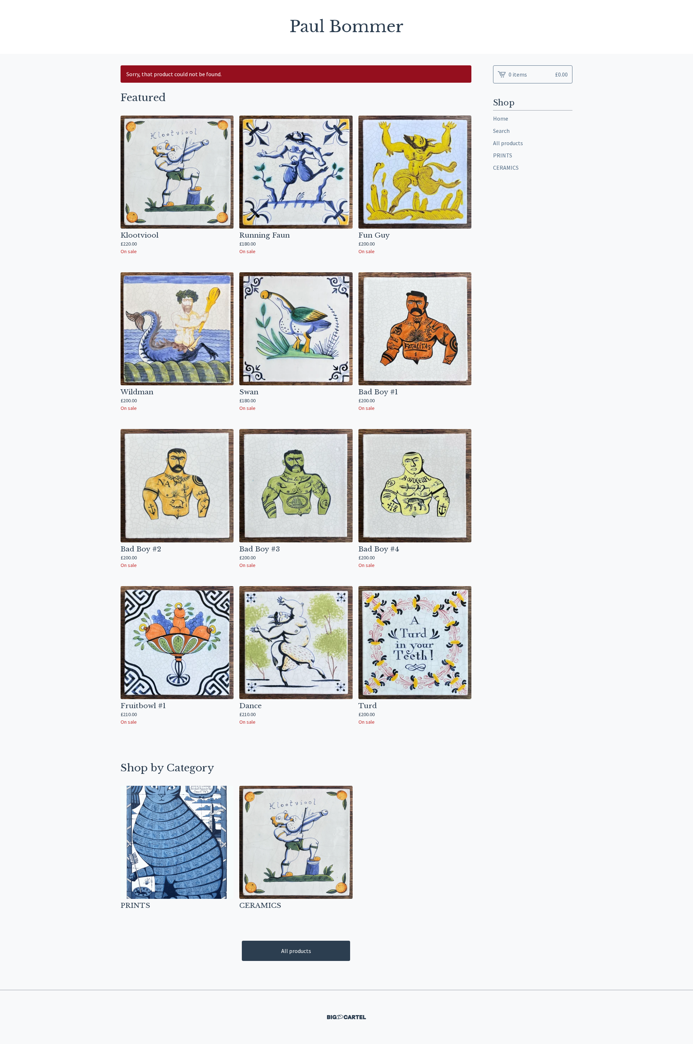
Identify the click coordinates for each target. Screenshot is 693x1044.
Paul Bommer (346, 26)
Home (500, 118)
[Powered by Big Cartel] (346, 1017)
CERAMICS (506, 167)
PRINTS (502, 155)
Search (501, 130)
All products (296, 950)
